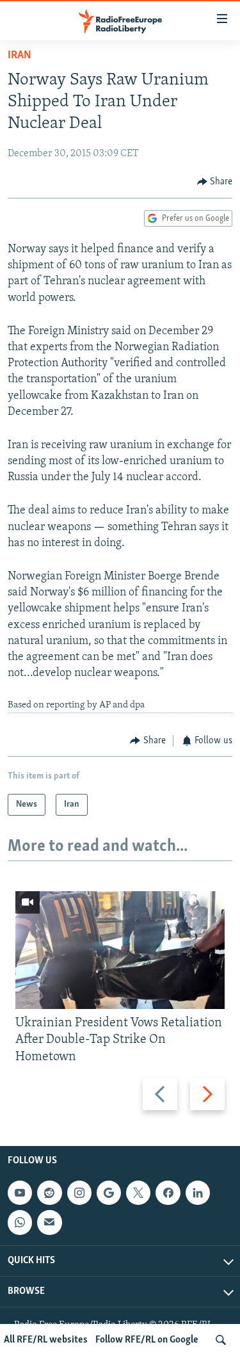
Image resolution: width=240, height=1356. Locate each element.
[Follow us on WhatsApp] (20, 1222)
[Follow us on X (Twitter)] (138, 1193)
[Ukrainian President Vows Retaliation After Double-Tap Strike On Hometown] (120, 950)
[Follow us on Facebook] (168, 1193)
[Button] (215, 182)
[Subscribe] (49, 1222)
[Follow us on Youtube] (20, 1193)
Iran (19, 55)
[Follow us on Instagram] (79, 1193)
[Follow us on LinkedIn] (198, 1193)
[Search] (221, 1340)
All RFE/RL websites (46, 1340)
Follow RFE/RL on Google (146, 1340)
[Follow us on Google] (109, 1193)
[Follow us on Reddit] (49, 1193)
